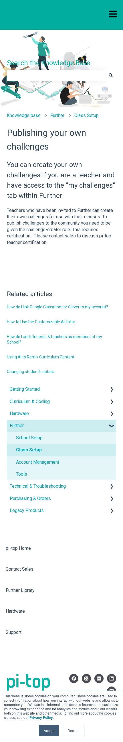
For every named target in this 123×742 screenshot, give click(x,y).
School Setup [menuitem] (29, 438)
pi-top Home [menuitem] (18, 548)
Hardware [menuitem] (19, 413)
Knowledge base (24, 115)
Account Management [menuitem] (37, 462)
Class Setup (86, 115)
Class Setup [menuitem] (29, 450)
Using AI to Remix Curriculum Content (40, 357)
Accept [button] (49, 730)
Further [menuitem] (17, 425)
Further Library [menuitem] (20, 590)
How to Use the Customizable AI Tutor (41, 322)
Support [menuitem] (13, 632)
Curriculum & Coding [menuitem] (30, 401)
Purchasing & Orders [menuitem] (30, 498)
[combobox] (56, 75)
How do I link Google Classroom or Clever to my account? (57, 307)
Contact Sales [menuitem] (19, 569)
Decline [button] (74, 730)
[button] (111, 390)
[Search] (110, 75)
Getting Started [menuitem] (25, 389)
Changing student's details (30, 371)
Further (57, 115)
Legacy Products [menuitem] (27, 510)
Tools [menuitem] (21, 474)
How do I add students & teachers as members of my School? (54, 339)
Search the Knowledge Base (48, 63)
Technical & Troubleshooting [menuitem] (38, 486)
